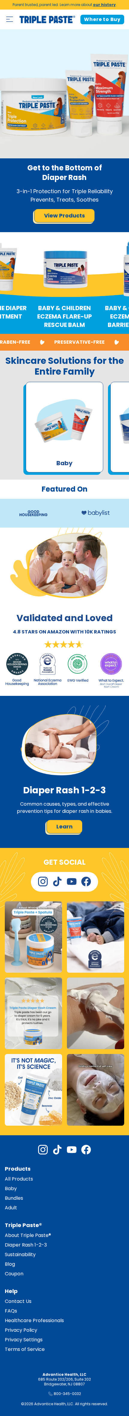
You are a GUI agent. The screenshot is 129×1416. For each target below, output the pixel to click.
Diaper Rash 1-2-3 (26, 1244)
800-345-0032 (67, 1393)
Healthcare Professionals (34, 1320)
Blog (10, 1264)
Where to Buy (102, 19)
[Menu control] (9, 19)
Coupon (14, 1273)
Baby (11, 1188)
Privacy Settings (24, 1339)
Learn (64, 826)
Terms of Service (25, 1349)
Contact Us (18, 1301)
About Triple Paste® (28, 1235)
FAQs (11, 1310)
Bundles (14, 1198)
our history (104, 4)
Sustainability (20, 1254)
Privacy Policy (21, 1330)
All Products (19, 1178)
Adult (11, 1207)
